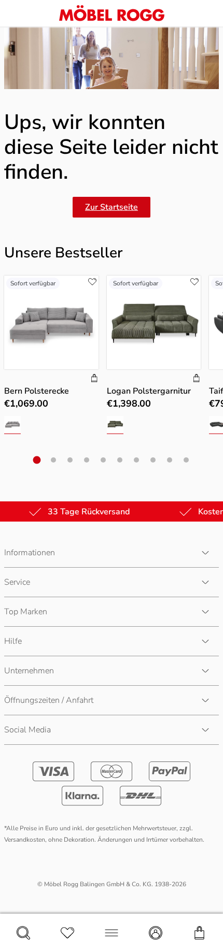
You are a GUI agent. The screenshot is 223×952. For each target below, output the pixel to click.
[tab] (37, 460)
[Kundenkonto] (155, 933)
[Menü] (111, 933)
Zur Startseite (111, 207)
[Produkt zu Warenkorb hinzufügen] (94, 379)
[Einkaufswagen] (199, 933)
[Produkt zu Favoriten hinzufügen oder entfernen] (92, 282)
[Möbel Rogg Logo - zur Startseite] (111, 13)
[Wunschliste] (67, 933)
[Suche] (23, 933)
